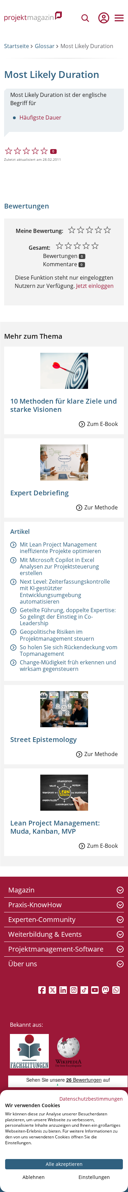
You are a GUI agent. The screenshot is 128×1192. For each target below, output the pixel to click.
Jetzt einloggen (94, 286)
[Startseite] (33, 17)
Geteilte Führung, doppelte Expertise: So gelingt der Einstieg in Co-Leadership (68, 616)
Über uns (22, 963)
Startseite (16, 46)
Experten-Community (41, 919)
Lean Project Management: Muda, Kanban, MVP (55, 827)
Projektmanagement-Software (55, 949)
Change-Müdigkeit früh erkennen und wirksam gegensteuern (68, 666)
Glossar (45, 46)
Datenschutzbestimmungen (91, 1098)
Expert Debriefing (39, 492)
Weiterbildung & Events (45, 934)
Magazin (21, 890)
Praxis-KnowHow (35, 904)
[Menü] (119, 18)
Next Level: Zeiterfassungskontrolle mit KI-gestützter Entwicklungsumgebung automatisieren (65, 591)
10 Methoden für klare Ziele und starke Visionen (63, 405)
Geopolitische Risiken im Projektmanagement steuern (57, 635)
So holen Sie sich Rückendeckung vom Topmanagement (68, 650)
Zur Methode (101, 507)
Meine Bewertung (39, 231)
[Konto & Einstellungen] (103, 18)
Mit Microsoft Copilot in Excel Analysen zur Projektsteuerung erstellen (59, 566)
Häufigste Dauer (40, 117)
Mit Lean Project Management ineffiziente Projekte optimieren (60, 548)
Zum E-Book (102, 424)
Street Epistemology (43, 739)
